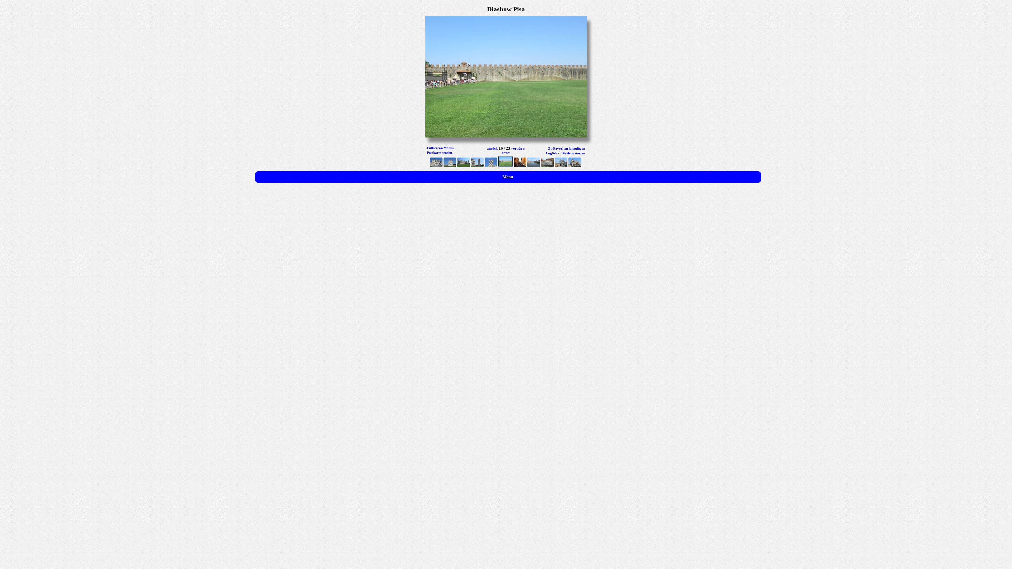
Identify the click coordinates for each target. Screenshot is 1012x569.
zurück (492, 148)
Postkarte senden (439, 153)
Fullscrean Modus (440, 148)
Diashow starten (573, 153)
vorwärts (518, 148)
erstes (506, 153)
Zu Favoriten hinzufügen (566, 148)
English (551, 153)
